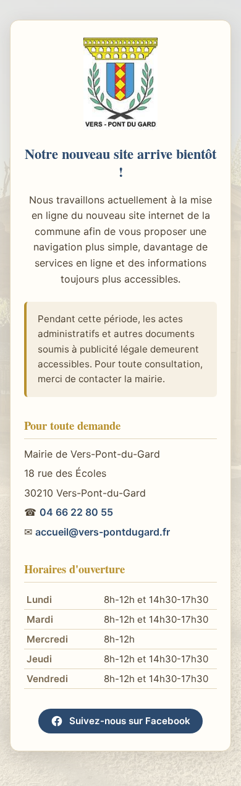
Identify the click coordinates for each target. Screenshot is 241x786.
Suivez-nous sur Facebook (129, 721)
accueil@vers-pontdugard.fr (102, 532)
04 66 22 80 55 (76, 512)
